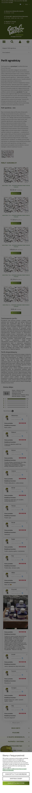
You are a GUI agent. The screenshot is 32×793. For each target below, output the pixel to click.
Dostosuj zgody (16, 778)
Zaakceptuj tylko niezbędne (16, 774)
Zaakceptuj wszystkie (16, 783)
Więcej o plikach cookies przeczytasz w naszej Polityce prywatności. (14, 769)
